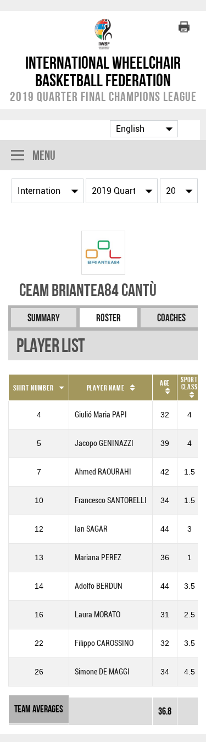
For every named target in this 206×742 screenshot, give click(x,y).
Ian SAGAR (91, 529)
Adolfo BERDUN (99, 586)
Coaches (171, 317)
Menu (43, 155)
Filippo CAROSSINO (104, 643)
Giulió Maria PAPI (101, 415)
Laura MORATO (97, 615)
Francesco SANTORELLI (111, 500)
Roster (108, 317)
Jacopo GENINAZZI (104, 443)
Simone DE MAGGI (102, 672)
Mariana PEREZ (98, 557)
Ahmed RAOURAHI (103, 472)
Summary (43, 317)
